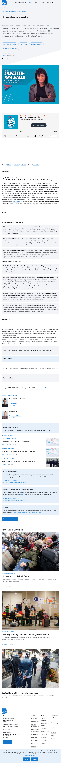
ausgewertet (16, 201)
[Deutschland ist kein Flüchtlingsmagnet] (30, 668)
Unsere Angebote (39, 2)
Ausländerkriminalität (9, 44)
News (30, 2)
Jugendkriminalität (36, 44)
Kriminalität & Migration (10, 48)
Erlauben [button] (35, 759)
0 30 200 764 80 (16, 403)
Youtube (23, 164)
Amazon (16, 164)
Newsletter (7, 742)
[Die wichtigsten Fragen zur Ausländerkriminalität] (52, 462)
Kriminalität (23, 44)
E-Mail (13, 405)
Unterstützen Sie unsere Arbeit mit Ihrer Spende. (27, 512)
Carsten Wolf (16, 53)
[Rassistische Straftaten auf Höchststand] (52, 442)
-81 (19, 726)
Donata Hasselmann (8, 53)
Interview (4, 464)
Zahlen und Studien (19, 2)
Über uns (49, 2)
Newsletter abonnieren (10, 519)
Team (21, 494)
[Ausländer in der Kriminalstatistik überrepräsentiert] (52, 452)
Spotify (9, 164)
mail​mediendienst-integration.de (15, 482)
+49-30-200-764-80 (11, 726)
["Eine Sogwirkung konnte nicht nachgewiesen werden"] (30, 610)
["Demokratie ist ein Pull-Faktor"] (30, 551)
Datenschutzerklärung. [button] (30, 755)
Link (57, 368)
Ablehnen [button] (26, 759)
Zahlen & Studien (6, 444)
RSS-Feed (36, 164)
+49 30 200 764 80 (11, 480)
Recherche (4, 644)
